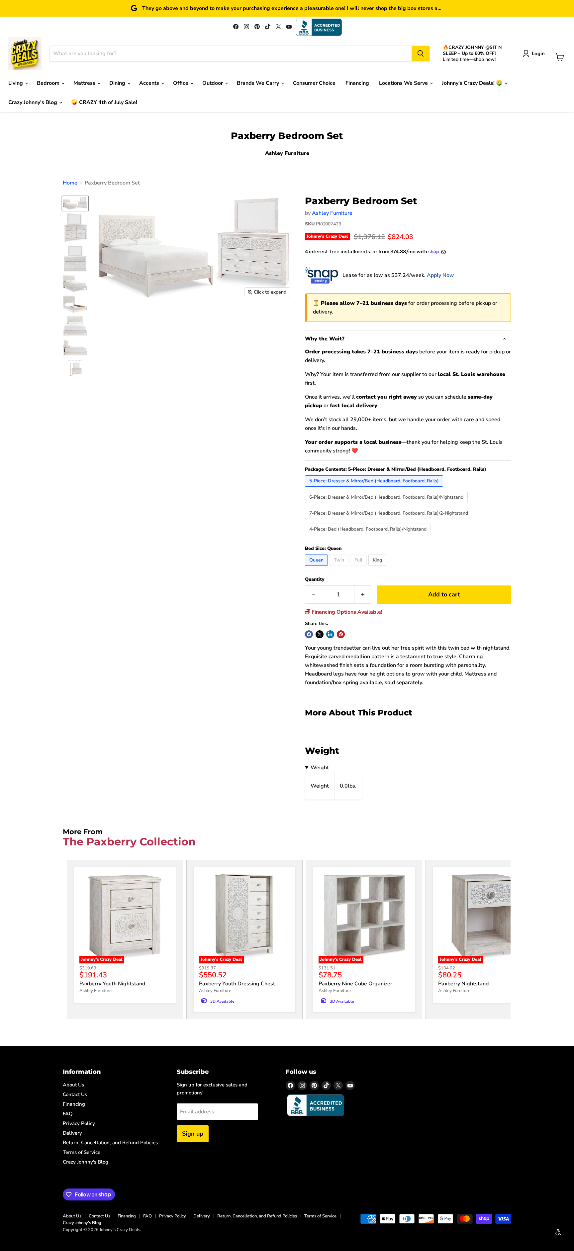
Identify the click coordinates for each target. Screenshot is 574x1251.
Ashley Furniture (332, 213)
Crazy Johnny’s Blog (33, 102)
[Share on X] (320, 634)
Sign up (192, 1134)
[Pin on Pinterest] (341, 634)
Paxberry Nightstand (463, 983)
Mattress (85, 83)
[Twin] (340, 567)
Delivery (72, 1133)
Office (181, 83)
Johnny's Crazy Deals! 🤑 (473, 83)
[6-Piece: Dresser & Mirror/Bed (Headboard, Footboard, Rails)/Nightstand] (387, 504)
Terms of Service (81, 1152)
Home (70, 183)
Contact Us (75, 1094)
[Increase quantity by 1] (362, 594)
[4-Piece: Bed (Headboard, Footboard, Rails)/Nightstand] (368, 537)
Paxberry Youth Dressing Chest (237, 983)
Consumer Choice (314, 83)
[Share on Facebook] (309, 634)
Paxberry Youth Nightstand (112, 983)
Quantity (315, 579)
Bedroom (49, 83)
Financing (357, 83)
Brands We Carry (258, 83)
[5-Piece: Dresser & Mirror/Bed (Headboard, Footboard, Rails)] (375, 488)
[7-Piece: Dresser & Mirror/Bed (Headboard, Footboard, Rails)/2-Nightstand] (389, 520)
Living (16, 83)
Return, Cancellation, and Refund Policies (110, 1142)
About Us (73, 1084)
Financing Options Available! (346, 612)
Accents (149, 83)
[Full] (359, 567)
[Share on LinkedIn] (330, 634)
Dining (118, 83)
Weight (320, 767)
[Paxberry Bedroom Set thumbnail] (75, 228)
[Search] (421, 53)
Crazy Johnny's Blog (85, 1162)
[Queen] (317, 567)
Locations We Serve (404, 83)
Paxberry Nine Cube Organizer (355, 983)
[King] (378, 567)
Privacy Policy (79, 1123)
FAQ (68, 1113)
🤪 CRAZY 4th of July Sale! (104, 102)
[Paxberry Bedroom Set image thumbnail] (75, 203)
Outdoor (213, 83)
